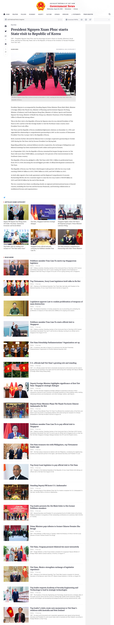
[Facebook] (86, 19)
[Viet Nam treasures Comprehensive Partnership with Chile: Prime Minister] (70, 237)
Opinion (57, 14)
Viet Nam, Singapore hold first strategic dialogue (43, 222)
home (8, 14)
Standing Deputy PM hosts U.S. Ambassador (48, 486)
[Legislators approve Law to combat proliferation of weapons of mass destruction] (16, 308)
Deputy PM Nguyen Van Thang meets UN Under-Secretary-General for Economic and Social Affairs (15, 223)
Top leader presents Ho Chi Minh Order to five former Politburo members (52, 507)
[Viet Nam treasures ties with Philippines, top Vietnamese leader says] (16, 451)
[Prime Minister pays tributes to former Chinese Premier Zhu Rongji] (16, 533)
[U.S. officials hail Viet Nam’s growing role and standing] (16, 370)
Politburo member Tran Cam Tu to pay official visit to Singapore (52, 425)
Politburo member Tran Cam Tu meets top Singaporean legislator (53, 262)
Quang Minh (14, 49)
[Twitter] (90, 19)
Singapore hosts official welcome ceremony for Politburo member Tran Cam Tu (42, 248)
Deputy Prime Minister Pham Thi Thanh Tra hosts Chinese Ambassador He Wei (54, 405)
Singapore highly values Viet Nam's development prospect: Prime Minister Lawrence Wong (70, 223)
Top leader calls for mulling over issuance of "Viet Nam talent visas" (14, 247)
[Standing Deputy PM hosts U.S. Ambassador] (16, 492)
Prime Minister (88, 14)
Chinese (75, 9)
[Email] (82, 19)
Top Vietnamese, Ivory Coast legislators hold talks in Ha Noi (55, 281)
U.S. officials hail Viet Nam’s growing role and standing (53, 363)
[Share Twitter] (6, 31)
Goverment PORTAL (73, 19)
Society (40, 14)
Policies (23, 14)
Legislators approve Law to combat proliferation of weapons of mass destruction (56, 303)
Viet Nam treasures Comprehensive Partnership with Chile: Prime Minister (70, 247)
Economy (32, 14)
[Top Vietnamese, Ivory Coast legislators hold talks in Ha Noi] (16, 288)
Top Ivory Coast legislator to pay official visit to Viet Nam (54, 465)
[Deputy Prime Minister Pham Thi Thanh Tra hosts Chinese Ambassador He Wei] (16, 410)
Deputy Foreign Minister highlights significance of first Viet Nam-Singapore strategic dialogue (55, 384)
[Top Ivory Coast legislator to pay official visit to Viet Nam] (16, 472)
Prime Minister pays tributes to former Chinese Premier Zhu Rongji (55, 527)
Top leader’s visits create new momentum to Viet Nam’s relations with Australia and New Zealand (53, 609)
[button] (59, 19)
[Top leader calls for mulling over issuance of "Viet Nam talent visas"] (16, 237)
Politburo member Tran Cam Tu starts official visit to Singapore (52, 323)
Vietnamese (68, 9)
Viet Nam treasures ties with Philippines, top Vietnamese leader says (54, 446)
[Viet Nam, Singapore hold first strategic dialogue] (43, 212)
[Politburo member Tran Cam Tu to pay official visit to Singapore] (16, 431)
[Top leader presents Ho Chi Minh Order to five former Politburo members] (16, 513)
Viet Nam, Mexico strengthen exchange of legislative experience (52, 568)
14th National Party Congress (15, 19)
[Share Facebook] (6, 26)
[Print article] (6, 44)
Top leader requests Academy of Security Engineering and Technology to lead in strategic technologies (54, 589)
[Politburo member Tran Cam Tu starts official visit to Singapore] (16, 329)
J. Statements (75, 14)
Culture (49, 14)
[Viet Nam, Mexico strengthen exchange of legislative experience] (16, 574)
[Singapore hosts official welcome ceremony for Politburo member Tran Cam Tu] (43, 237)
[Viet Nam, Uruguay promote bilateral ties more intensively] (16, 553)
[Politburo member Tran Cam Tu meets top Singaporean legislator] (16, 267)
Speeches (65, 14)
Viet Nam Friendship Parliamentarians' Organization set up (55, 343)
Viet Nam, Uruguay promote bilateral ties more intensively (54, 547)
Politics (15, 14)
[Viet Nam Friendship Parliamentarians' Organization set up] (16, 349)
